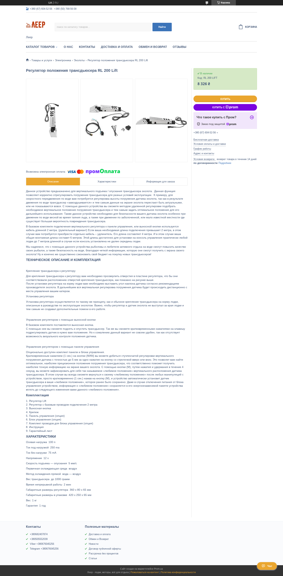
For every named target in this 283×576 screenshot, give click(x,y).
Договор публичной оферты (105, 548)
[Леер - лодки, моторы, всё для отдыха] (40, 24)
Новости (93, 543)
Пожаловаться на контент (145, 572)
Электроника (63, 60)
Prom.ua (158, 569)
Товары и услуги (41, 60)
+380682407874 (39, 534)
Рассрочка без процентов (103, 553)
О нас (68, 46)
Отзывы (179, 46)
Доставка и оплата (100, 534)
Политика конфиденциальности (178, 572)
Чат (269, 566)
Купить (225, 99)
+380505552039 (39, 539)
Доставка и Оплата (117, 46)
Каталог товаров (40, 46)
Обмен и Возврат (153, 46)
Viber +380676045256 (42, 543)
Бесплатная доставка (206, 139)
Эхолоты (79, 60)
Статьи (93, 558)
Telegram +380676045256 (44, 548)
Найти (162, 26)
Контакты (87, 46)
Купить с (218, 107)
